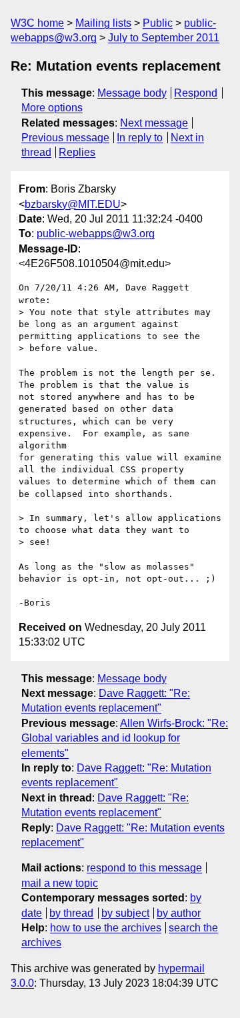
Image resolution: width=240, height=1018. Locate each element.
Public (158, 23)
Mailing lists (103, 23)
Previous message (65, 137)
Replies (77, 152)
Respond (195, 93)
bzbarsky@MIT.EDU (73, 204)
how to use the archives (105, 927)
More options (52, 107)
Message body (132, 93)
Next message (154, 123)
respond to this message (144, 867)
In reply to (140, 137)
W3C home (37, 23)
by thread (71, 913)
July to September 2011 (163, 37)
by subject (125, 913)
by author (179, 913)
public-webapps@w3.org (96, 233)
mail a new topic (59, 883)
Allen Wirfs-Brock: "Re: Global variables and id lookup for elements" (124, 738)
